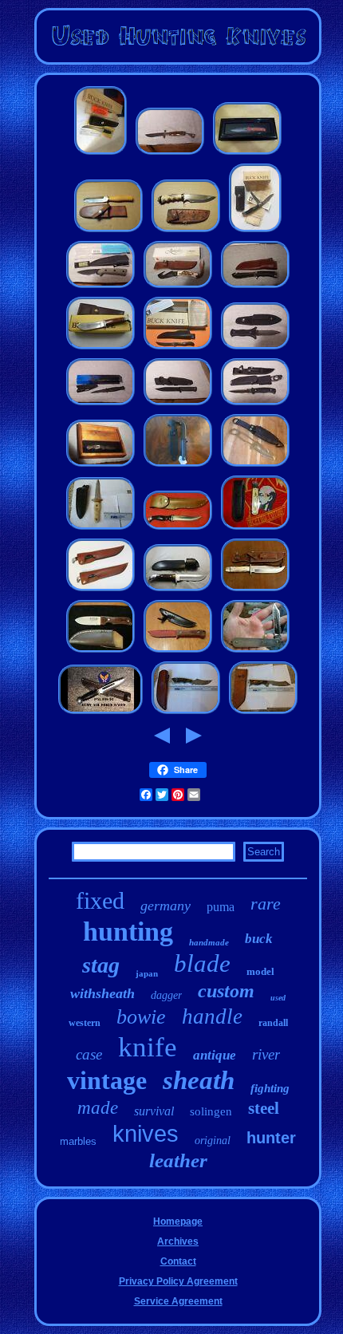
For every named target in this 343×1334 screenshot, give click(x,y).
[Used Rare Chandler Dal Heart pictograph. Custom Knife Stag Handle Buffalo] (185, 232)
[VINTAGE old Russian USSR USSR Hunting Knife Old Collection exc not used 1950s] (255, 529)
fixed (100, 900)
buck (259, 938)
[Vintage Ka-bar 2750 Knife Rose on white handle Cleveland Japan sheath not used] (100, 529)
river (266, 1054)
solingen (211, 1111)
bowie (141, 1016)
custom (226, 991)
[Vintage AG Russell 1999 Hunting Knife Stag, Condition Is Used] (255, 591)
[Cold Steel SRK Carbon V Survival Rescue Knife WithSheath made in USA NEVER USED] (177, 466)
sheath (199, 1080)
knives (145, 1134)
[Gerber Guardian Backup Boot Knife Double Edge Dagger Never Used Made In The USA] (100, 405)
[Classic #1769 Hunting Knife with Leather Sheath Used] (177, 529)
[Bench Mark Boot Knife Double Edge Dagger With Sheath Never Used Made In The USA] (255, 349)
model (260, 971)
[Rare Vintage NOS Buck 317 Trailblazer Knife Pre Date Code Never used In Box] (255, 232)
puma (221, 907)
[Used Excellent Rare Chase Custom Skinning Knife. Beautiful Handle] (108, 232)
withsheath (102, 993)
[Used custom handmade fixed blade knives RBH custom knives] (100, 652)
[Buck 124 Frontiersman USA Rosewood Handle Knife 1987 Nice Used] (177, 591)
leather (178, 1160)
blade (202, 963)
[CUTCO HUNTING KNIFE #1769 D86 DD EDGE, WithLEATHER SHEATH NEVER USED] (100, 591)
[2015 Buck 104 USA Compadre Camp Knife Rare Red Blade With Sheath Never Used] (177, 652)
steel (263, 1108)
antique (214, 1055)
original (213, 1141)
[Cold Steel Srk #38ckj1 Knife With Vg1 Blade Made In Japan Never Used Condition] (177, 405)
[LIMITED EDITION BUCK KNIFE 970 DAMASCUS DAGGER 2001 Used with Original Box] (247, 154)
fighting (270, 1088)
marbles (78, 1141)
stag (101, 965)
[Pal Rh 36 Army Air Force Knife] (100, 714)
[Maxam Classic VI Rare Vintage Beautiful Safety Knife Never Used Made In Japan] (169, 154)
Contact (178, 1261)
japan (147, 973)
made (97, 1108)
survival (154, 1111)
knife (147, 1047)
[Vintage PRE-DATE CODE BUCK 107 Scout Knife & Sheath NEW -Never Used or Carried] (177, 349)
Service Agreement (178, 1301)
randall (273, 1022)
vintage (107, 1080)
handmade (209, 942)
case (89, 1054)
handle (212, 1016)
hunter (271, 1138)
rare (265, 904)
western (85, 1022)
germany (165, 906)
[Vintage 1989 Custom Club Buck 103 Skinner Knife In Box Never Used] (100, 349)
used (278, 997)
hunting (128, 931)
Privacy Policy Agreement (178, 1281)
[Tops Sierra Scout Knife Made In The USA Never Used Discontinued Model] (100, 288)
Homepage (178, 1221)
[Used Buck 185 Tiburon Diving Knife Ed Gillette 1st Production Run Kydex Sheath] (255, 466)
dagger (166, 995)
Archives (178, 1241)
